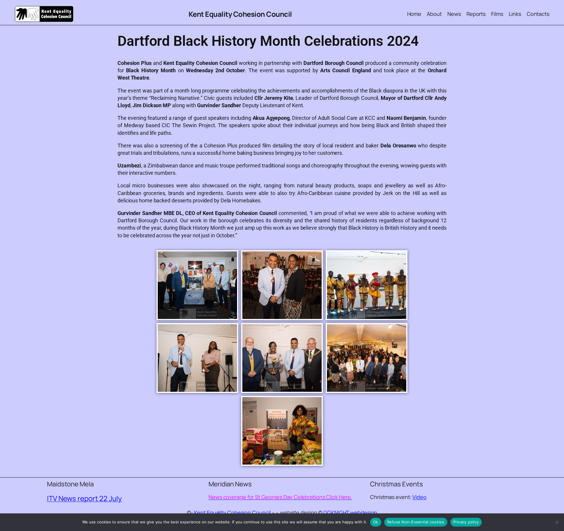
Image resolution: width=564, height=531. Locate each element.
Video (419, 496)
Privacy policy (466, 522)
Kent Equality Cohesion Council (240, 14)
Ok (375, 522)
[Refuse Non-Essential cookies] (557, 522)
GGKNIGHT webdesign (350, 512)
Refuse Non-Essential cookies (415, 522)
